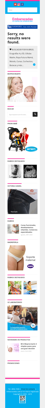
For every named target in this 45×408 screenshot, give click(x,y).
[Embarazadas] (22, 21)
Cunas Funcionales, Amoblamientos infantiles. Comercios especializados (29, 228)
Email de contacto (28, 389)
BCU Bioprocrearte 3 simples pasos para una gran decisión (29, 346)
